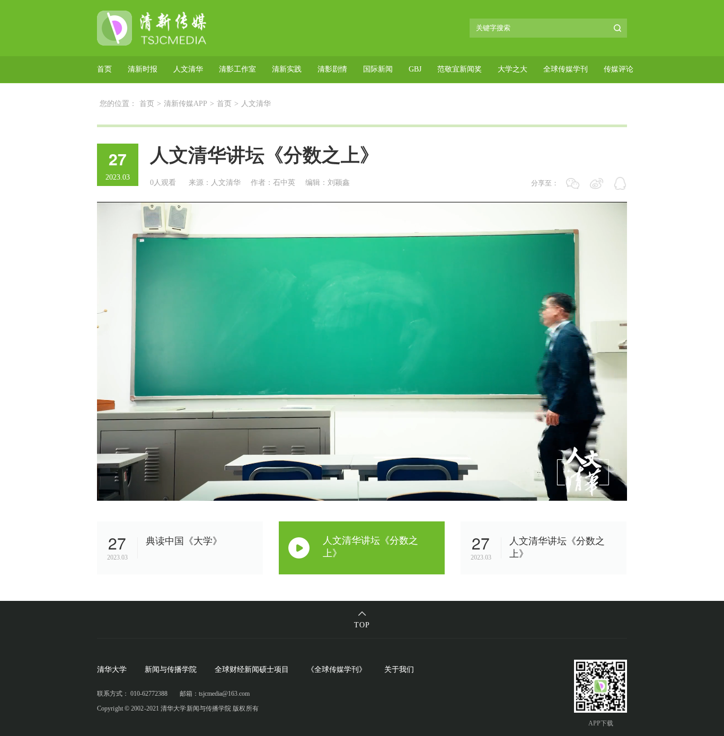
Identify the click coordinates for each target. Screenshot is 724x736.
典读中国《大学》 (184, 541)
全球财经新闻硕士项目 (252, 669)
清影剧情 (332, 69)
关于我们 (399, 669)
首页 (104, 69)
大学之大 (512, 69)
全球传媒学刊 (565, 69)
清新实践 (287, 69)
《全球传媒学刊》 (336, 669)
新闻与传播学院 (171, 669)
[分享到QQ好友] (620, 183)
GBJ (415, 69)
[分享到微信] (572, 183)
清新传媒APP (185, 104)
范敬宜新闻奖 (459, 69)
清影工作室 (237, 69)
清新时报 (142, 69)
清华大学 (112, 669)
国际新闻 (378, 69)
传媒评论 (618, 69)
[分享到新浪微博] (596, 183)
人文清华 (188, 69)
